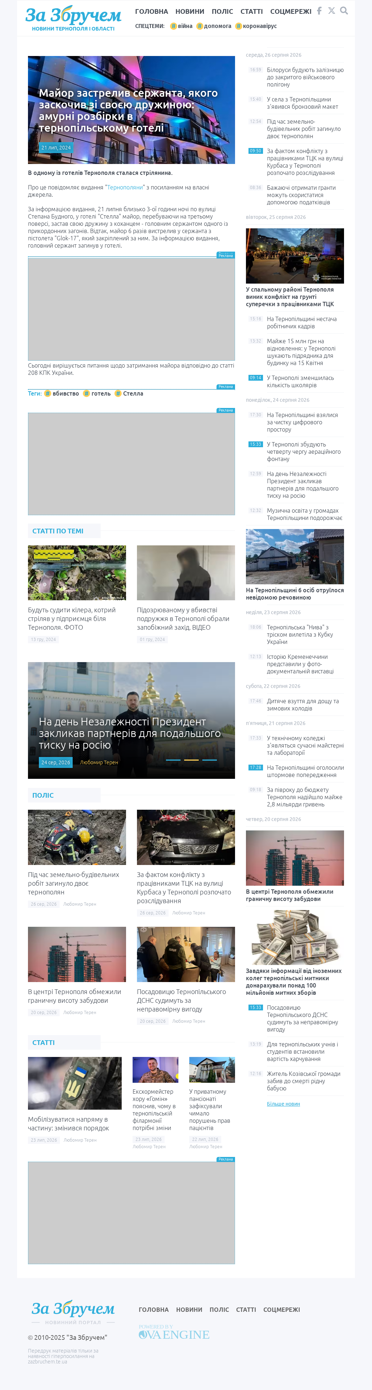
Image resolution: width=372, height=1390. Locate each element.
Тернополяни (125, 187)
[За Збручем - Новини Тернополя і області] (73, 15)
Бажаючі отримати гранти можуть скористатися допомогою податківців (301, 194)
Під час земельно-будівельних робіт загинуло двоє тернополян (73, 883)
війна (185, 26)
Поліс (222, 11)
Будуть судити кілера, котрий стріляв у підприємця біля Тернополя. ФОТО (72, 618)
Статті (251, 11)
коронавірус (260, 26)
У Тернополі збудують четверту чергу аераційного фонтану (304, 451)
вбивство (66, 393)
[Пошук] (344, 11)
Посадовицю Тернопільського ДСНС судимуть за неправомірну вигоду (181, 1000)
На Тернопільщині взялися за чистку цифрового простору (302, 422)
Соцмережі (291, 11)
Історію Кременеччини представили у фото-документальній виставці (300, 663)
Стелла (133, 393)
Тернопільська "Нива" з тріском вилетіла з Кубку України (300, 634)
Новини (190, 11)
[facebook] (319, 12)
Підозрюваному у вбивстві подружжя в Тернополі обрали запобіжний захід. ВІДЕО (183, 618)
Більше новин (283, 1104)
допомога (217, 26)
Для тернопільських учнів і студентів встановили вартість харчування (302, 1051)
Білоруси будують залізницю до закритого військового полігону (305, 77)
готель (101, 393)
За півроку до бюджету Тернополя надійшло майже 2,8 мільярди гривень (305, 797)
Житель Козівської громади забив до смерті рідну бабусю (303, 1080)
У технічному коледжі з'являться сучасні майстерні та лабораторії (305, 745)
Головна (151, 11)
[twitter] (332, 12)
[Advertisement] (131, 309)
